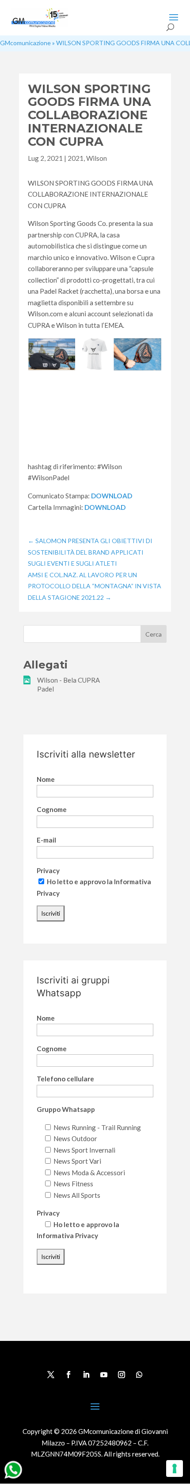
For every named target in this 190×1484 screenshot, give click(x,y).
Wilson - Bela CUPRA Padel (68, 684)
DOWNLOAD (111, 496)
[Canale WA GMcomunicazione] (13, 1478)
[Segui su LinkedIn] (86, 1374)
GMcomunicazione (25, 43)
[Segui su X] (51, 1374)
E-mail (46, 840)
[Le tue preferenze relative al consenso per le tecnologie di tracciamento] (174, 1468)
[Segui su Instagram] (121, 1374)
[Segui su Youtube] (104, 1374)
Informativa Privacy (67, 1235)
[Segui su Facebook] (68, 1374)
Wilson (96, 158)
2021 (76, 158)
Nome (46, 779)
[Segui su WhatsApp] (139, 1374)
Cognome (52, 809)
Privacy (48, 870)
